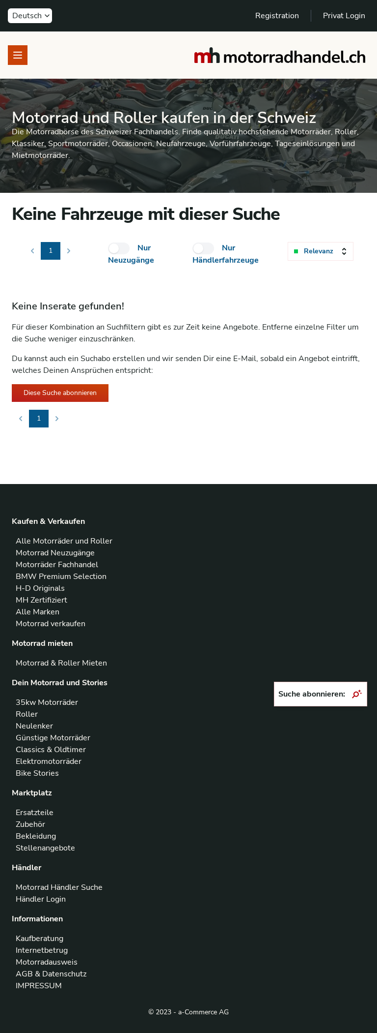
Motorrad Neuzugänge (55, 552)
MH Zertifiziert (41, 600)
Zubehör (30, 824)
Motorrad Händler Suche (59, 887)
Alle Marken (37, 612)
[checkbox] (119, 248)
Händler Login (41, 899)
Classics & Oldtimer (51, 749)
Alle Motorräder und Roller (64, 541)
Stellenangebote (45, 848)
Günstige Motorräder (53, 737)
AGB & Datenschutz (51, 974)
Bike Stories (37, 773)
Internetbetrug (42, 950)
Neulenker (34, 726)
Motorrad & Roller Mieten (61, 663)
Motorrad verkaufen (50, 623)
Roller (27, 714)
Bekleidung (36, 836)
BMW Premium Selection (61, 576)
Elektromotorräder (48, 761)
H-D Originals (40, 588)
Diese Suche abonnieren (60, 392)
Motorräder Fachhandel (57, 564)
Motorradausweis (47, 962)
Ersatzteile (35, 812)
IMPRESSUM (39, 985)
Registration (277, 15)
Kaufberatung (39, 938)
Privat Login (344, 15)
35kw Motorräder (47, 702)
